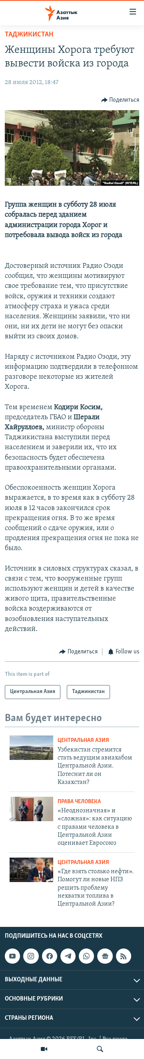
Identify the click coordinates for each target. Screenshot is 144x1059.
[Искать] (100, 1049)
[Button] (120, 100)
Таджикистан (29, 34)
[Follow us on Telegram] (68, 956)
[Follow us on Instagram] (30, 956)
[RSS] (123, 956)
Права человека (79, 802)
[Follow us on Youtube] (12, 956)
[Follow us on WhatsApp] (86, 956)
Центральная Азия (83, 740)
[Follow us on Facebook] (49, 956)
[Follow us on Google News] (104, 956)
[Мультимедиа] (44, 1049)
